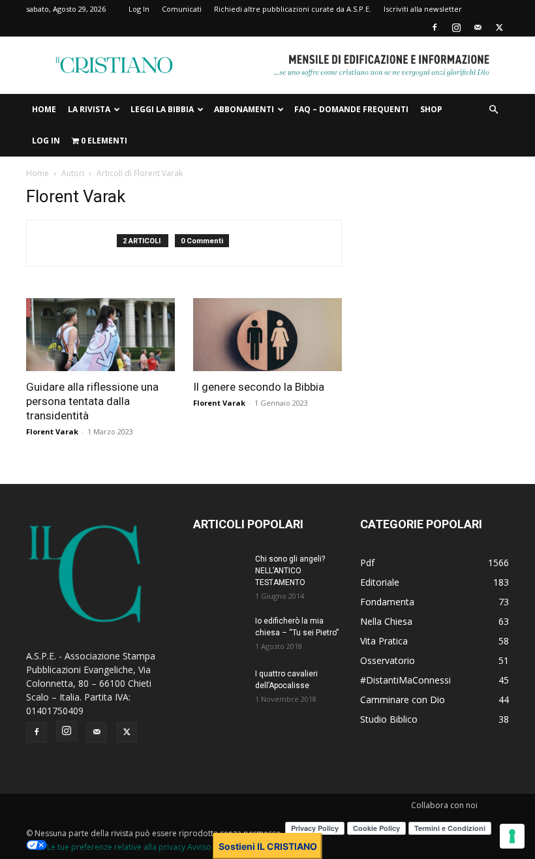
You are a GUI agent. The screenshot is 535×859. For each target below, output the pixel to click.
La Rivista (89, 109)
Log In (139, 9)
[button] (493, 110)
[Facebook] (434, 27)
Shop (431, 109)
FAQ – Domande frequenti (351, 109)
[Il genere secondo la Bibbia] (267, 334)
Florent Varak (52, 431)
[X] (499, 27)
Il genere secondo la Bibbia (258, 386)
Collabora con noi (444, 805)
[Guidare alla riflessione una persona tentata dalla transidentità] (100, 334)
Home (44, 109)
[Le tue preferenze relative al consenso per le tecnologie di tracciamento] (512, 836)
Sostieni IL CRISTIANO (268, 846)
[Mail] (477, 27)
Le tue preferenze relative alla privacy (116, 846)
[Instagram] (456, 27)
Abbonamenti (244, 109)
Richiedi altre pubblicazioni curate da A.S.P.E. (292, 9)
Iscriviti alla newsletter (423, 9)
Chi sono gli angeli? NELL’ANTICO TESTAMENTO (290, 570)
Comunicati (182, 9)
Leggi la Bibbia (162, 109)
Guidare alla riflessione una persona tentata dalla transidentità (92, 401)
